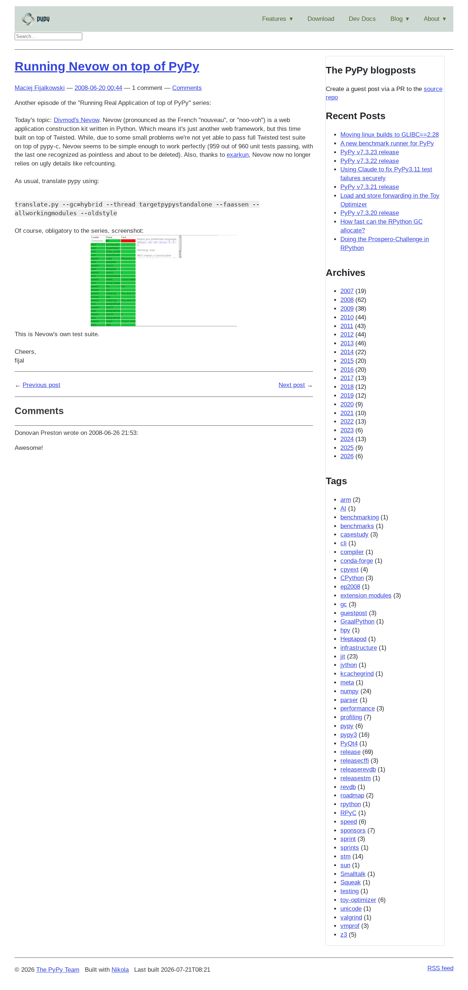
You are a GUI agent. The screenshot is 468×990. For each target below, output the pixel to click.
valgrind (351, 917)
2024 (347, 439)
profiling (351, 717)
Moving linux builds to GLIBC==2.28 (389, 134)
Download (320, 18)
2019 (347, 395)
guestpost (353, 613)
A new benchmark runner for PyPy (387, 143)
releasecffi (354, 760)
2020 (347, 404)
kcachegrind (357, 673)
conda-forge (356, 560)
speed (348, 821)
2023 (347, 430)
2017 (347, 378)
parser (349, 700)
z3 (343, 934)
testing (349, 891)
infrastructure (358, 647)
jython (348, 664)
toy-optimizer (358, 899)
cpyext (349, 569)
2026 (347, 456)
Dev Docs (362, 18)
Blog (396, 18)
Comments (187, 87)
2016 (347, 369)
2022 (347, 421)
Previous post (41, 385)
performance (357, 708)
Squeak (350, 882)
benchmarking (359, 517)
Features (274, 18)
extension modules (366, 595)
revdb (348, 787)
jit (342, 656)
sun (345, 865)
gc (343, 604)
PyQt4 (349, 743)
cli (343, 543)
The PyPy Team (57, 969)
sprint (348, 838)
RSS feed (440, 968)
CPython (352, 577)
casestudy (354, 534)
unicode (351, 908)
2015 (347, 360)
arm (345, 499)
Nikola (120, 969)
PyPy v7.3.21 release (369, 186)
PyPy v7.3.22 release (369, 161)
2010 (347, 317)
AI (343, 508)
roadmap (352, 795)
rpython (350, 804)
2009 (347, 308)
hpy (345, 630)
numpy (349, 691)
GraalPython (357, 621)
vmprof (349, 925)
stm (345, 856)
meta (347, 682)
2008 (347, 299)
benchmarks (357, 526)
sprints (349, 847)
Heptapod (353, 639)
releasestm (355, 778)
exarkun (238, 154)
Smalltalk (353, 873)
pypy (347, 725)
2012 (347, 334)
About (431, 18)
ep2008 (350, 586)
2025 (347, 447)
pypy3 (348, 734)
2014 (347, 352)
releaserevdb (358, 769)
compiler (352, 552)
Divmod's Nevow (76, 120)
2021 (347, 413)
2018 (347, 386)
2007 (347, 291)
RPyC (348, 812)
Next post (292, 385)
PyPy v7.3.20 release (369, 212)
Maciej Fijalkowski (40, 87)
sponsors (353, 830)
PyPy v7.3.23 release (369, 152)
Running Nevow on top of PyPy (107, 66)
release (350, 751)
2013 (347, 343)
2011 (346, 326)
